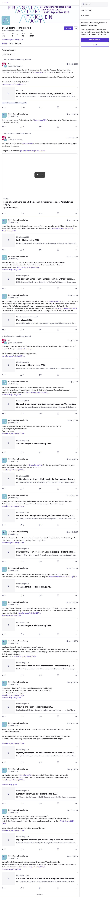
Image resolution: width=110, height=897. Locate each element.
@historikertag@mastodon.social (12, 30)
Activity (4, 43)
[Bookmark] (58, 107)
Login (95, 45)
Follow (68, 28)
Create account (94, 40)
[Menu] (76, 28)
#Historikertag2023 (8, 54)
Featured (18, 43)
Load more (40, 894)
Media (11, 43)
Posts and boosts (8, 50)
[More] (76, 107)
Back (6, 3)
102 (3, 36)
